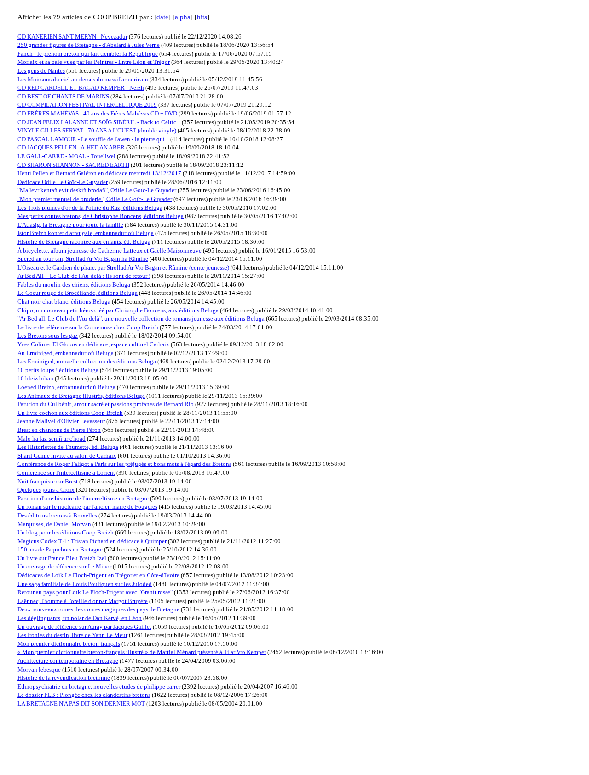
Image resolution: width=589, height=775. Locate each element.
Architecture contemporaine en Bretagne (67, 660)
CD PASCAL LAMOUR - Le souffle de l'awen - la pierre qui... (93, 139)
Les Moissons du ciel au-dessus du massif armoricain (82, 79)
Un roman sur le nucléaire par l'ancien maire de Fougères (87, 506)
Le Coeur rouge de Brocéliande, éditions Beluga (77, 292)
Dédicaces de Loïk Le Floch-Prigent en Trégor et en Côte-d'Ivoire (98, 575)
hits (202, 17)
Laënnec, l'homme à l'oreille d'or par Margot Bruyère (82, 600)
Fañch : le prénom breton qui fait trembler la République (87, 53)
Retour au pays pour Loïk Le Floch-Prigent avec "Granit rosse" (95, 592)
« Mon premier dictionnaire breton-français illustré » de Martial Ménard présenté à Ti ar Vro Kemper (141, 652)
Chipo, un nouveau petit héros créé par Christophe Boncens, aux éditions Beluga (118, 310)
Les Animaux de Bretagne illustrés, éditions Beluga (81, 395)
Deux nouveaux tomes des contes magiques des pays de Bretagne (98, 609)
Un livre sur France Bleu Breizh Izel (61, 558)
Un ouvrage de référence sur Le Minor (64, 566)
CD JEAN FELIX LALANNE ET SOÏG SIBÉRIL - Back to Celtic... (98, 122)
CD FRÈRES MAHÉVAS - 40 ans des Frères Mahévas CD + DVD (97, 113)
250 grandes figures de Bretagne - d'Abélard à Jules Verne (88, 44)
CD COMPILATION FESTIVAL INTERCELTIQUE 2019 (87, 104)
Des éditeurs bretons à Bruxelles (57, 515)
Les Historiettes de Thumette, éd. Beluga (67, 446)
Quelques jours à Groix (46, 489)
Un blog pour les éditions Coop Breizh (65, 532)
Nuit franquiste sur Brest (47, 481)
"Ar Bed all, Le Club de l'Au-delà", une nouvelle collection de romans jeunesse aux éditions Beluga (141, 318)
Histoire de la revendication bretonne (63, 677)
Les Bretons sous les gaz (47, 335)
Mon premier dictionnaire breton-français (68, 643)
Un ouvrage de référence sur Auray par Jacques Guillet (84, 626)
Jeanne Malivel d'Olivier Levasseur (61, 421)
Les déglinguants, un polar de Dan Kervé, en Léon (79, 617)
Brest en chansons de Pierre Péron (59, 429)
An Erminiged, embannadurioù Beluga (65, 353)
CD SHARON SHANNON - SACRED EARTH (73, 164)
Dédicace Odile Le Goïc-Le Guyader (62, 181)
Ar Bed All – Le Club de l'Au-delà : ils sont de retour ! (83, 275)
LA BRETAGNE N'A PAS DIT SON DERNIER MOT (81, 703)
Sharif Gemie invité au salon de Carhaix (66, 455)
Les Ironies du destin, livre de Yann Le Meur (72, 634)
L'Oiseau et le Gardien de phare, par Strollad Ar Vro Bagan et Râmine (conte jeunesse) (123, 267)
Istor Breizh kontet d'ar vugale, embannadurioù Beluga (85, 233)
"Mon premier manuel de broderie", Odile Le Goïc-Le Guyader (94, 198)
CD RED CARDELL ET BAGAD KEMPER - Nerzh (80, 87)
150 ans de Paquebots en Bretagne (60, 549)
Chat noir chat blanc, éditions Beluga (63, 301)
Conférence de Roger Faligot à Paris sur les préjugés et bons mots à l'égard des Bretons (124, 463)
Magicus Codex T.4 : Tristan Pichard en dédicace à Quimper (92, 541)
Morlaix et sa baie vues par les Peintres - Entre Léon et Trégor (93, 61)
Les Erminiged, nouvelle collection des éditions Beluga (86, 361)
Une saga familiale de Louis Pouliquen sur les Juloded (84, 583)
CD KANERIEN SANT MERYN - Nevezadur (72, 36)
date (162, 17)
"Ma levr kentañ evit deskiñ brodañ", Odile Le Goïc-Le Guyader (96, 190)
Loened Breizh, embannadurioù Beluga (66, 387)
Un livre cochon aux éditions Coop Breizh (70, 412)
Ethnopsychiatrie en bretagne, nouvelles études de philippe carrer (98, 686)
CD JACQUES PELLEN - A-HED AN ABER (71, 147)
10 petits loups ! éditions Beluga (57, 370)
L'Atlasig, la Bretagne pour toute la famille (70, 224)
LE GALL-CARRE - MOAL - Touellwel (66, 156)
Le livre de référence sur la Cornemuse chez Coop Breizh (87, 327)
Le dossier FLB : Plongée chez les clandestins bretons (83, 694)
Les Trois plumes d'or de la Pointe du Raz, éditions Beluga (89, 207)
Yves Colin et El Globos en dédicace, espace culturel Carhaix (93, 344)
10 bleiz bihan (35, 378)
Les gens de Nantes (41, 70)
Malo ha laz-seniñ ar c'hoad (51, 438)
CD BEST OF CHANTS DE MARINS (63, 96)
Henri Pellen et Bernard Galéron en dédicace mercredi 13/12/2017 (99, 173)
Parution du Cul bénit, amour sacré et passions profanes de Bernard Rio (105, 404)
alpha (183, 17)
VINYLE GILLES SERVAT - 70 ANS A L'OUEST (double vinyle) (96, 130)
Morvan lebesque (39, 669)
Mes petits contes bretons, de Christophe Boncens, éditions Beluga (100, 215)
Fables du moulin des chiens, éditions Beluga (73, 284)
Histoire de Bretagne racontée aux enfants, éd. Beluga (83, 241)
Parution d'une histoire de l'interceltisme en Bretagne (83, 498)
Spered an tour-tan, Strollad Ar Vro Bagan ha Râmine (82, 258)
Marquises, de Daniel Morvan (54, 524)
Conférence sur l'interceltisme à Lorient (66, 472)
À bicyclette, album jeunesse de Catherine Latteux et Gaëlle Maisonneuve (109, 250)
